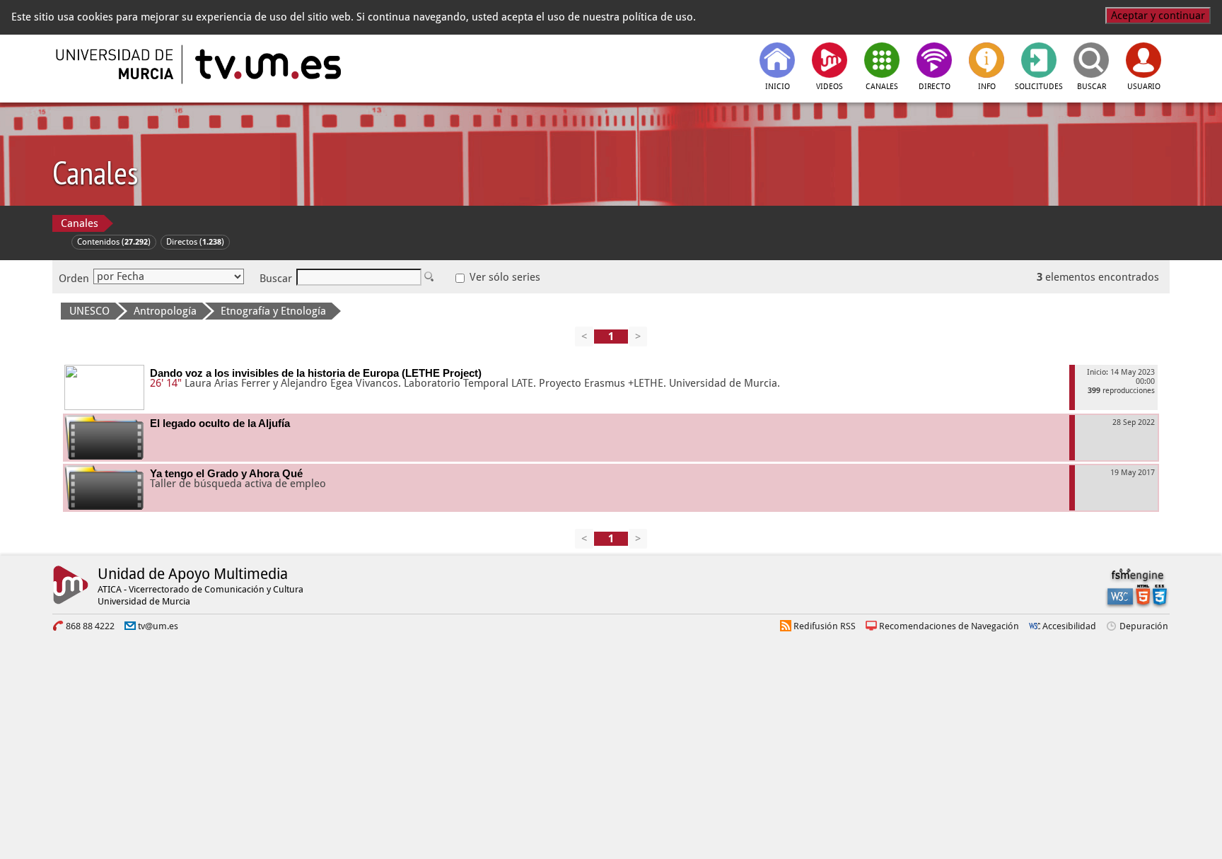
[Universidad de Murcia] (116, 64)
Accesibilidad (1069, 626)
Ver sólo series (503, 277)
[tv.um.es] (266, 64)
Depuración (1143, 626)
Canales (79, 223)
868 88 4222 (90, 626)
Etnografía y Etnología (273, 311)
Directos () (195, 242)
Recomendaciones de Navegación (949, 626)
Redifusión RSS (824, 626)
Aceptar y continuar (1158, 15)
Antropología (165, 311)
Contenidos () (114, 242)
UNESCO (89, 311)
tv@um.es (158, 626)
